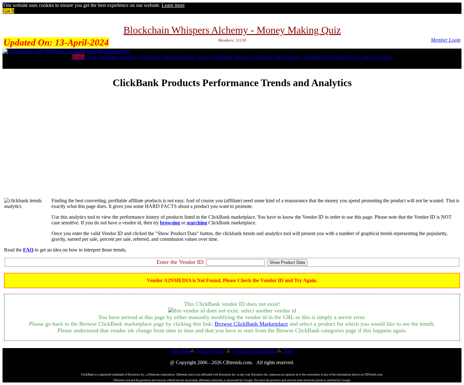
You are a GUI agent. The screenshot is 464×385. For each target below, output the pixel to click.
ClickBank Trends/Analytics (166, 57)
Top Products (286, 57)
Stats (288, 351)
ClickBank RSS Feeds (323, 57)
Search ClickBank (214, 57)
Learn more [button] (173, 5)
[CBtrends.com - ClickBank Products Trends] (66, 51)
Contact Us (369, 57)
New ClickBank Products (111, 57)
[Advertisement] (232, 148)
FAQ (352, 57)
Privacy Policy (210, 351)
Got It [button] (8, 11)
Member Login (446, 40)
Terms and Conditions (254, 351)
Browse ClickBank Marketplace (251, 324)
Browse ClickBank (253, 57)
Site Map (180, 351)
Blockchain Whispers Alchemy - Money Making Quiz (232, 30)
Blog (387, 57)
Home (78, 57)
